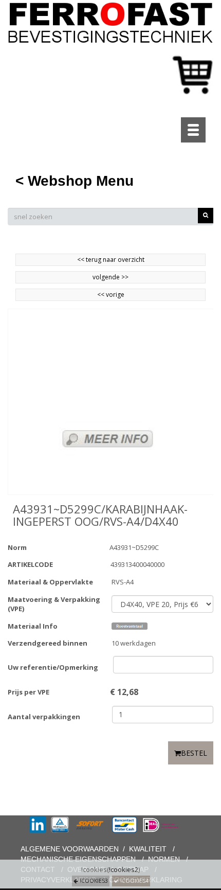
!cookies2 (123, 869)
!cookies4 (134, 880)
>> (124, 277)
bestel (194, 753)
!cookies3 (93, 880)
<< (101, 294)
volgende (110, 277)
